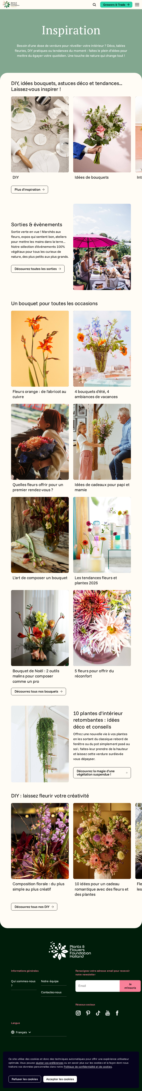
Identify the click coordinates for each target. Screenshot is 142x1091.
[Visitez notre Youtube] (107, 1013)
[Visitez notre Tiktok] (98, 1013)
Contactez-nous (51, 992)
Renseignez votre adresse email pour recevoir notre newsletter (102, 972)
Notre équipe (50, 981)
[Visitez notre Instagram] (78, 1013)
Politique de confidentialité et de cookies (88, 1066)
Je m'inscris (130, 986)
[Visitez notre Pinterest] (88, 1013)
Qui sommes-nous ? (23, 983)
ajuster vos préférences (49, 1062)
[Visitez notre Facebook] (117, 1013)
